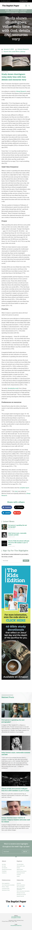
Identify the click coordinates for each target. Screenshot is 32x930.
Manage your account (21, 894)
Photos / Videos (5, 886)
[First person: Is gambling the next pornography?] (4, 527)
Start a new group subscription (23, 891)
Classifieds (23, 12)
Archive (18, 867)
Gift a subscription (20, 886)
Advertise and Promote (6, 869)
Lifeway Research (23, 49)
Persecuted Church (21, 872)
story (16, 491)
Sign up (26, 560)
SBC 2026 (7, 10)
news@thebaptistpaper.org (16, 925)
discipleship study (13, 388)
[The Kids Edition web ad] (16, 594)
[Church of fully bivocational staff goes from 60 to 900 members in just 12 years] (4, 543)
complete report (24, 487)
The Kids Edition (15, 10)
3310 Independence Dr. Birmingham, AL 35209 (16, 917)
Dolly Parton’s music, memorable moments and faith (17, 534)
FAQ (16, 921)
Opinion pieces (20, 869)
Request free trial (20, 896)
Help (13, 921)
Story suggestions (5, 883)
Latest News (24, 10)
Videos (18, 876)
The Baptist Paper (24, 1)
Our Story (4, 864)
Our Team (4, 866)
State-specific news (21, 866)
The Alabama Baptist (5, 1)
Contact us (4, 872)
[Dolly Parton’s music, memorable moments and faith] (4, 535)
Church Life (7, 51)
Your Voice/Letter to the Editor (8, 885)
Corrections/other (5, 888)
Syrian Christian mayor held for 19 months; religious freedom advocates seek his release (16, 820)
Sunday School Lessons (12, 12)
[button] (29, 6)
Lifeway (22, 51)
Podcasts (19, 874)
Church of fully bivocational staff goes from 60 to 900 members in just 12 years (18, 542)
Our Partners (4, 867)
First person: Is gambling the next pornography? (17, 526)
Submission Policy (6, 890)
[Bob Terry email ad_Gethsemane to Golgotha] (16, 651)
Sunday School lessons (21, 871)
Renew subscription (21, 885)
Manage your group (21, 892)
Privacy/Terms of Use (6, 921)
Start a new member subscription (21, 889)
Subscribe (19, 883)
